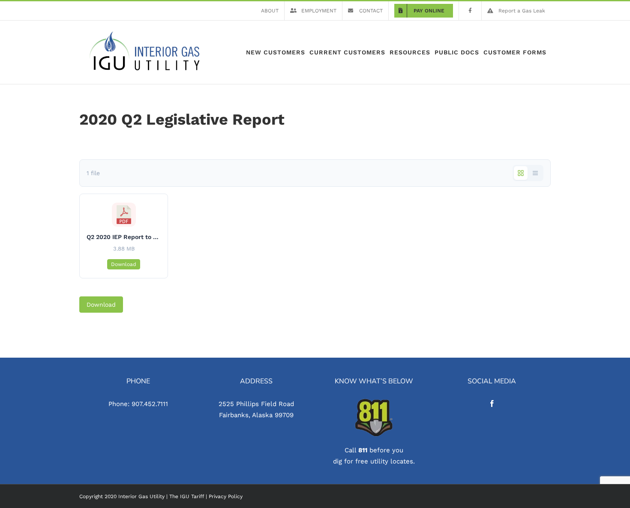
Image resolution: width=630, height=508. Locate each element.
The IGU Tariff (186, 496)
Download (123, 264)
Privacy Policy (226, 496)
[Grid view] (521, 173)
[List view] (535, 173)
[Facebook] (492, 403)
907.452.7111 (150, 404)
